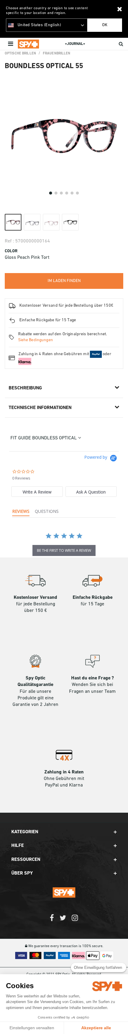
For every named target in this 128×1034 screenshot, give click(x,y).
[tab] (37, 491)
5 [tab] (72, 193)
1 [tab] (50, 193)
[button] (63, 832)
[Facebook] (52, 921)
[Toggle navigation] (11, 44)
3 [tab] (61, 193)
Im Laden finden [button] (64, 281)
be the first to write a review (64, 550)
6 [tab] (77, 193)
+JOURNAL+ (75, 44)
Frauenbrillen (57, 53)
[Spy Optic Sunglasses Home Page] (28, 44)
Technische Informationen (40, 407)
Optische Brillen (20, 53)
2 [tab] (55, 193)
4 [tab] (66, 193)
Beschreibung (25, 388)
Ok (104, 25)
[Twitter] (63, 921)
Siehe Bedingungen (35, 340)
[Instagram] (75, 921)
